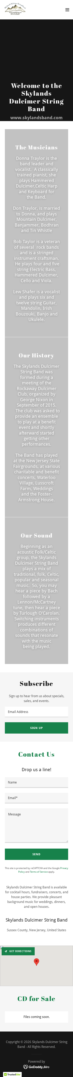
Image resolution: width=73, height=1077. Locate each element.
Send (36, 854)
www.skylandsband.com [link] (36, 117)
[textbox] (36, 712)
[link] (15, 10)
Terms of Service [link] (39, 871)
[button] (67, 10)
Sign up (36, 728)
